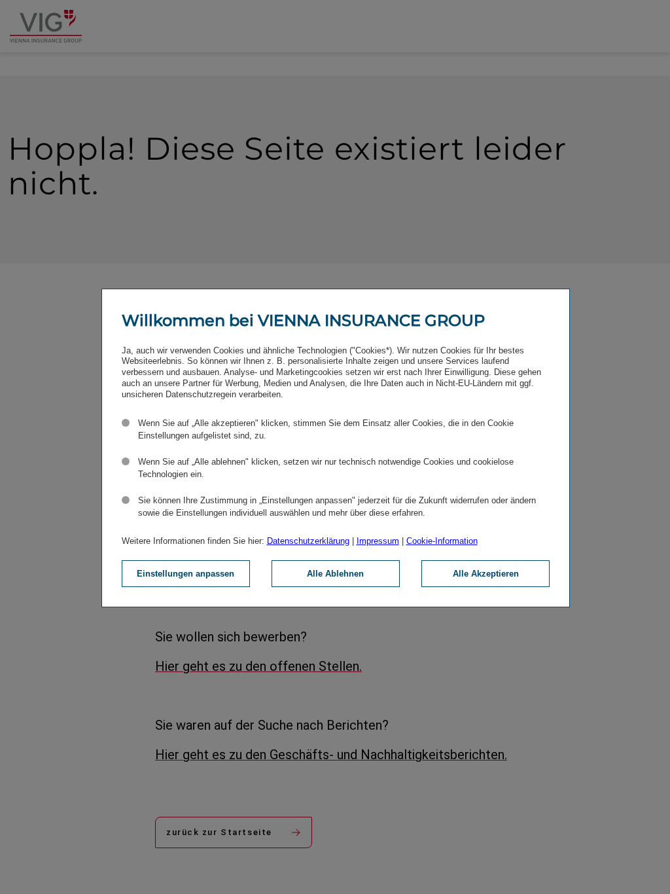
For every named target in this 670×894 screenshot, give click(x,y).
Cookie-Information (442, 541)
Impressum (378, 541)
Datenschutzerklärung (308, 541)
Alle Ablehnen (335, 574)
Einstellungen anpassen (185, 574)
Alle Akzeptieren (486, 574)
